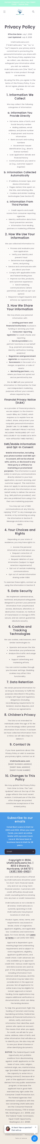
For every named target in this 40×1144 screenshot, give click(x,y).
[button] (4, 11)
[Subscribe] (33, 851)
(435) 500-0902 (19, 871)
